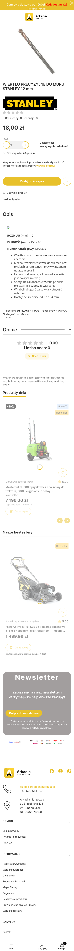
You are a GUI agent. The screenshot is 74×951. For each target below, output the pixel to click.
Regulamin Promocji (37, 9)
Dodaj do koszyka (32, 181)
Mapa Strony (10, 887)
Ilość (5, 138)
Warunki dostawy (12, 910)
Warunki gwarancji (13, 869)
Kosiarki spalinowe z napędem (22, 621)
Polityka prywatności (14, 863)
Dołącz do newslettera (24, 713)
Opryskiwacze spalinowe (20, 481)
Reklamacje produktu (15, 898)
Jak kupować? (11, 830)
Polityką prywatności (42, 728)
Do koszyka (21, 511)
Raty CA (7, 842)
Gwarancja (9, 875)
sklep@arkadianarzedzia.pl (37, 786)
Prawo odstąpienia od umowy (19, 904)
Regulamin (47, 721)
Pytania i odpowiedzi (14, 836)
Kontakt (7, 931)
